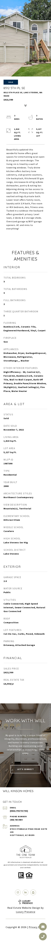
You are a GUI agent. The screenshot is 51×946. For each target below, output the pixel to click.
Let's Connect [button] (25, 769)
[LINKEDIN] (25, 892)
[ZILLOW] (33, 892)
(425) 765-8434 (16, 819)
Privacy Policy (37, 927)
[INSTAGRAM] (18, 892)
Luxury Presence (25, 911)
